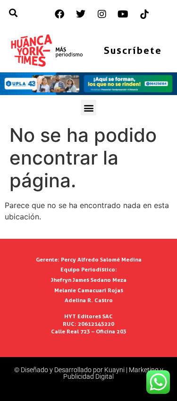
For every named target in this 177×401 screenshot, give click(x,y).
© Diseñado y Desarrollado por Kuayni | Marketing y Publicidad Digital (88, 373)
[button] (88, 107)
